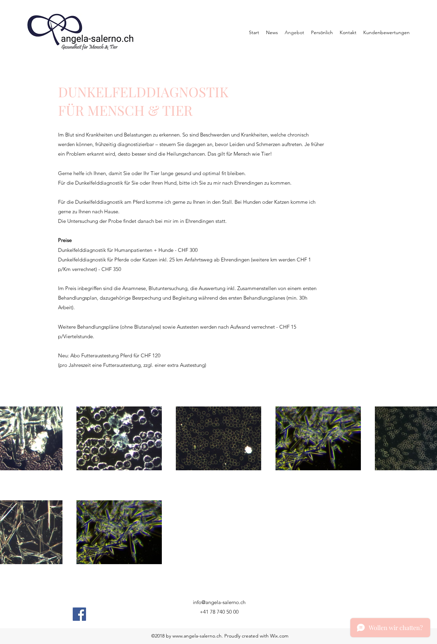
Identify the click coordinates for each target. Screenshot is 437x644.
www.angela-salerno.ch (197, 636)
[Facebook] (79, 614)
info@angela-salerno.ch (219, 602)
